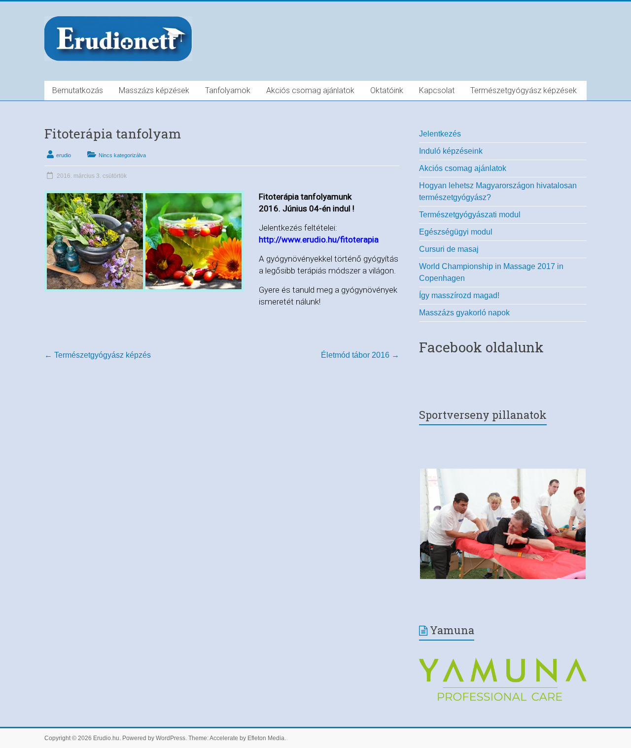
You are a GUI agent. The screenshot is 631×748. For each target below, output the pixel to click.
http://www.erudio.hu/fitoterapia (319, 239)
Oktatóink (386, 90)
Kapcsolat (437, 90)
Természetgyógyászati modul (470, 214)
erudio (63, 155)
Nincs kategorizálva (122, 155)
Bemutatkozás (77, 90)
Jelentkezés (440, 134)
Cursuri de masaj (449, 249)
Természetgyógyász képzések (523, 90)
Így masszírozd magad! (459, 295)
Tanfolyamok (227, 90)
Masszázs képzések (154, 90)
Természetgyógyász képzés (97, 355)
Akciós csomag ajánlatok (310, 90)
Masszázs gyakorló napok (464, 312)
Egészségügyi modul (455, 232)
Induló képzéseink (451, 151)
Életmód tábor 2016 (360, 355)
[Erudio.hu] (118, 19)
